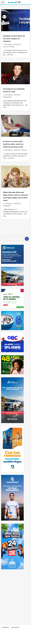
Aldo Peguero (8, 44)
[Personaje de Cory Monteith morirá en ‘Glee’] (15, 73)
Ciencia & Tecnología (8, 46)
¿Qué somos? (15, 627)
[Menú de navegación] (3, 2)
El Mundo (24, 150)
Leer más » (10, 54)
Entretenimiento (7, 97)
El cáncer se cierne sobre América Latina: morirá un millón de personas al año (13, 144)
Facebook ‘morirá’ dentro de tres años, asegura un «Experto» (14, 38)
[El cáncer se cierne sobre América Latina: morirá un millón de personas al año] (15, 126)
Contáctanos (5, 627)
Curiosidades (6, 205)
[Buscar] (27, 239)
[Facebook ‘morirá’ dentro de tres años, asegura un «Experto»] (15, 20)
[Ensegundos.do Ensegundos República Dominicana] (14, 2)
